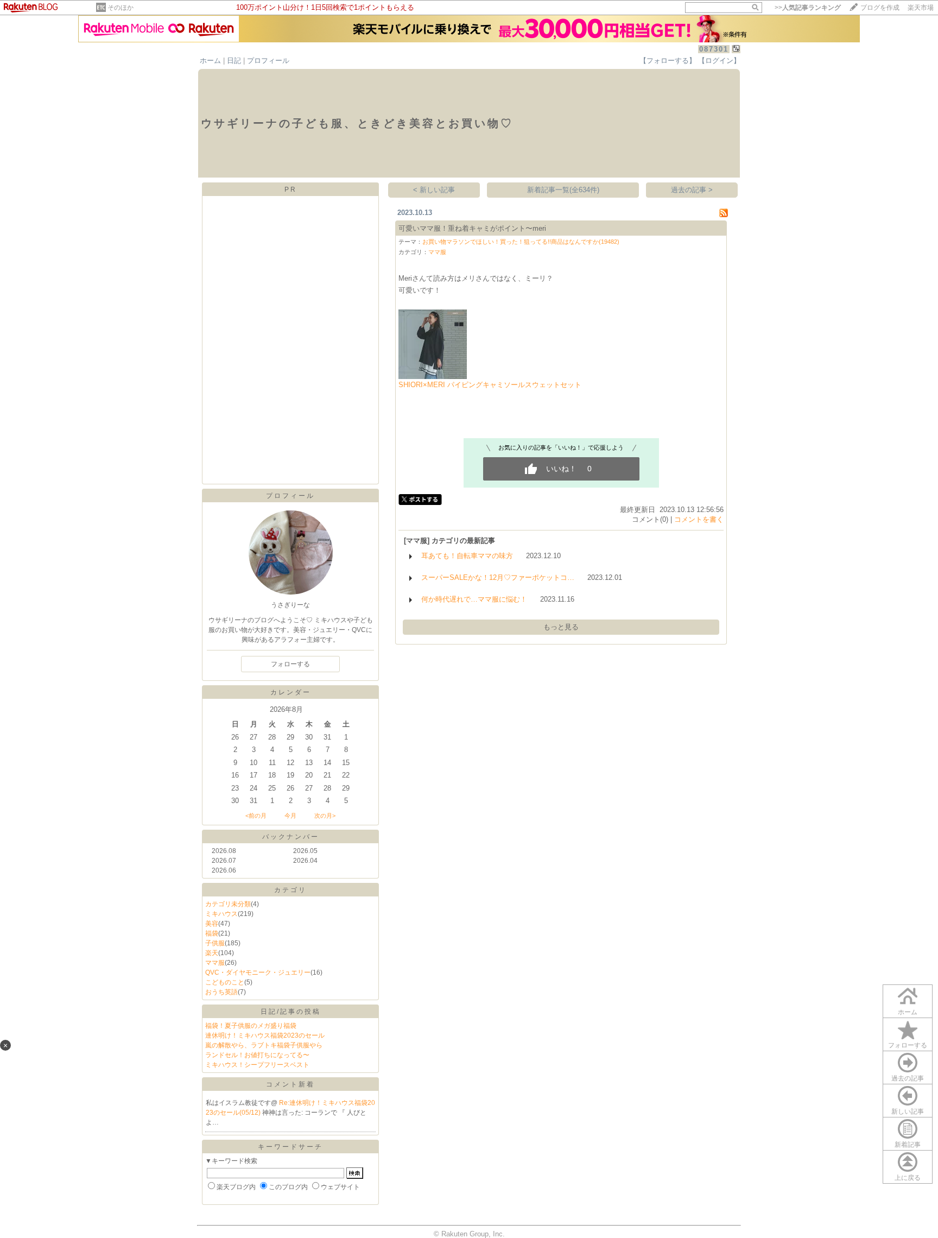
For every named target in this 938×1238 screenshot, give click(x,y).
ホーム (210, 60)
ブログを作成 (879, 7)
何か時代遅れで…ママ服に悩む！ (474, 599)
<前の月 (256, 815)
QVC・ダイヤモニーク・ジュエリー (257, 972)
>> (808, 7)
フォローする (907, 1045)
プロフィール (268, 60)
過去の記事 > (692, 190)
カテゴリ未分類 (228, 904)
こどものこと (224, 982)
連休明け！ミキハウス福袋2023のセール (265, 1035)
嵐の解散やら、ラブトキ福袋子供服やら (263, 1045)
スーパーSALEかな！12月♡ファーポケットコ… (497, 577)
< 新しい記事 (434, 190)
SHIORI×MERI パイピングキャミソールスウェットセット (489, 385)
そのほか (120, 7)
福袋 (211, 933)
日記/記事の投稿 (291, 1011)
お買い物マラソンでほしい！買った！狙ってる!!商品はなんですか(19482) (520, 241)
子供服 (215, 943)
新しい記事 (907, 1111)
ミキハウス (221, 914)
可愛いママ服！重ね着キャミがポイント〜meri (472, 228)
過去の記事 (907, 1078)
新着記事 (908, 1144)
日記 (234, 60)
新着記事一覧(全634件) (563, 190)
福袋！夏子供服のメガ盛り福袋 (250, 1025)
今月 (290, 815)
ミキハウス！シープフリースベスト (257, 1065)
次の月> (324, 815)
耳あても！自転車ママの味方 (467, 556)
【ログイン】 (719, 60)
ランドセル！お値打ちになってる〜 (257, 1055)
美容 (211, 923)
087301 (713, 49)
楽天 (211, 953)
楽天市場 (921, 7)
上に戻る (908, 1178)
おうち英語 (221, 992)
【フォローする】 (667, 60)
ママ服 (215, 963)
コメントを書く (699, 519)
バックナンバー (290, 837)
